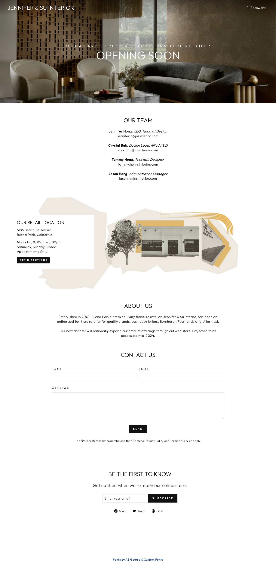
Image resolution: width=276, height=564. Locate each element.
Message (60, 388)
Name (57, 369)
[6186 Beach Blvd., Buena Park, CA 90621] (138, 242)
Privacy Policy (154, 441)
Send (138, 429)
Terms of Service (181, 441)
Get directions (34, 260)
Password (258, 7)
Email (145, 369)
